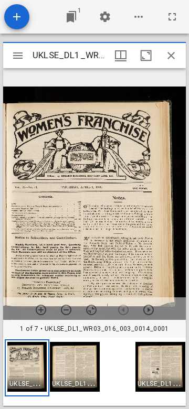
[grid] (94, 372)
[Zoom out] (66, 309)
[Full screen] (172, 16)
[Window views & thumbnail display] (120, 55)
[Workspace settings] (105, 16)
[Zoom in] (41, 309)
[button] (27, 368)
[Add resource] (16, 16)
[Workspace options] (138, 16)
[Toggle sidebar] (17, 55)
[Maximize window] (146, 55)
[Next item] (148, 309)
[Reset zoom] (91, 309)
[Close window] (171, 55)
